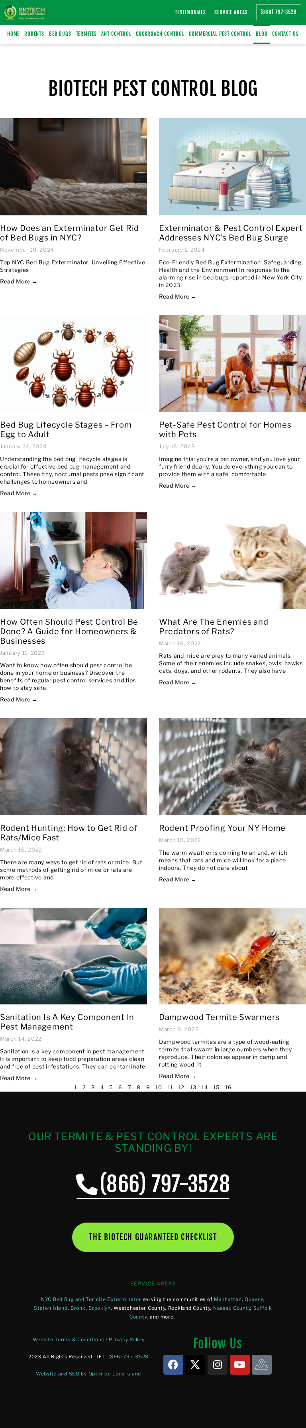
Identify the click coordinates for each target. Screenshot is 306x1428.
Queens (254, 1299)
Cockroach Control (160, 34)
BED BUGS (60, 34)
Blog (262, 34)
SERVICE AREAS (153, 1283)
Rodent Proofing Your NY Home (222, 828)
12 (181, 1087)
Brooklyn (99, 1308)
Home (13, 34)
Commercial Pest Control (220, 34)
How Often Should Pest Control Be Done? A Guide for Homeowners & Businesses (69, 631)
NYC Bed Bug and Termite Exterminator (91, 1299)
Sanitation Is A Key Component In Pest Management (67, 1021)
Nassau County (231, 1308)
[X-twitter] (195, 1365)
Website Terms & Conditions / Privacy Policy (89, 1339)
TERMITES (86, 34)
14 (205, 1087)
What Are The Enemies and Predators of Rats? (213, 626)
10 (158, 1087)
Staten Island (50, 1308)
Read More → (19, 281)
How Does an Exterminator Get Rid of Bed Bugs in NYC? (69, 232)
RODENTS (34, 34)
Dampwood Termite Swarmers (219, 1017)
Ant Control (116, 34)
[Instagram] (218, 1365)
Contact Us (285, 34)
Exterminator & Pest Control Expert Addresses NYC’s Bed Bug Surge (230, 232)
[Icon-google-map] (262, 1365)
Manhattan (227, 1299)
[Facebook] (173, 1365)
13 (193, 1087)
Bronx (78, 1308)
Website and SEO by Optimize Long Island (88, 1374)
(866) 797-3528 (128, 1357)
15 (216, 1087)
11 (170, 1087)
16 (228, 1087)
